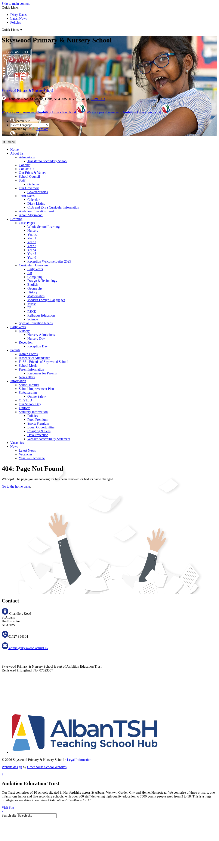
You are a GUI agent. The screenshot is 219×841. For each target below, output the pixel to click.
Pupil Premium (37, 419)
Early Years (35, 269)
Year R (32, 234)
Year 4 (31, 250)
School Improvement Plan (36, 388)
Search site (9, 815)
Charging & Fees (38, 431)
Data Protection (37, 435)
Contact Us (26, 169)
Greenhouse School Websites (47, 767)
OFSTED (25, 400)
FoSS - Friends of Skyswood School (43, 361)
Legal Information (79, 759)
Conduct (24, 165)
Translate (42, 129)
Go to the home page (16, 486)
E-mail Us (98, 99)
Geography (35, 288)
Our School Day (30, 404)
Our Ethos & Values (32, 172)
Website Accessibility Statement (48, 439)
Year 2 (31, 242)
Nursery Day (36, 338)
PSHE (31, 311)
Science (32, 319)
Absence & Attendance (34, 358)
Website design (12, 767)
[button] (12, 120)
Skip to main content (16, 3)
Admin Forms (28, 354)
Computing (35, 277)
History (32, 292)
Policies (15, 22)
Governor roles (37, 192)
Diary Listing (36, 203)
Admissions (27, 157)
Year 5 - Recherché (32, 458)
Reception (26, 342)
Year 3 (31, 246)
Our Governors (29, 188)
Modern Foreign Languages (46, 300)
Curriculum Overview (34, 265)
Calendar (33, 199)
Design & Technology (42, 280)
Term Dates (26, 196)
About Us (17, 153)
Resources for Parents (42, 373)
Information (18, 381)
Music (31, 304)
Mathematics (35, 296)
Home (14, 149)
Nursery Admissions (41, 334)
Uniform (24, 408)
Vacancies (17, 443)
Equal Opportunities (41, 427)
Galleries (33, 184)
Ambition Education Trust (36, 211)
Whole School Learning (43, 226)
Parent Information (31, 369)
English (32, 284)
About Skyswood (31, 215)
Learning (16, 219)
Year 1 (31, 238)
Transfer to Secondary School (47, 161)
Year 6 (31, 257)
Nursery (32, 230)
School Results (29, 385)
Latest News (18, 18)
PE (29, 307)
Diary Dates (18, 15)
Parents (15, 350)
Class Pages (27, 223)
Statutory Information (33, 412)
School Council (29, 176)
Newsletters (27, 377)
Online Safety (36, 396)
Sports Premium (38, 423)
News (14, 446)
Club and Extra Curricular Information (53, 207)
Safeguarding (28, 392)
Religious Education (41, 315)
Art (29, 273)
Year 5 (31, 253)
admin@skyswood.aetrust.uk (28, 648)
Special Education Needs (36, 323)
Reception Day (37, 346)
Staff (22, 180)
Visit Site (8, 807)
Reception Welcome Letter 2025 (49, 261)
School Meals (28, 365)
